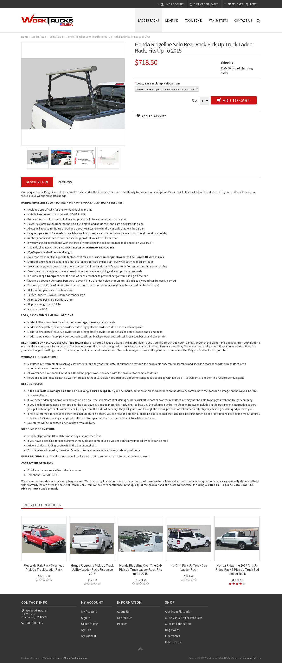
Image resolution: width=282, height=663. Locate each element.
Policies (122, 624)
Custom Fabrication (178, 624)
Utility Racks (56, 37)
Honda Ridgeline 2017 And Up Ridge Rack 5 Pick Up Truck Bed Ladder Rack (237, 569)
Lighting (172, 20)
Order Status (90, 624)
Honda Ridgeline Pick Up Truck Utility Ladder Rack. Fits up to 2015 (92, 569)
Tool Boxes (194, 20)
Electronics (172, 636)
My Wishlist (88, 636)
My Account (89, 612)
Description (37, 182)
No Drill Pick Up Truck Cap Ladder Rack (189, 567)
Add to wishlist (153, 116)
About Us (123, 612)
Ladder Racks (148, 20)
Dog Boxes (172, 630)
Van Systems (218, 20)
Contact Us (243, 20)
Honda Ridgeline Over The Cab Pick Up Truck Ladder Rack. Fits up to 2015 (140, 569)
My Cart (86, 630)
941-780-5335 (34, 623)
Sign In (85, 618)
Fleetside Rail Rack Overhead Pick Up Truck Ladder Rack (44, 567)
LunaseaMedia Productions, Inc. (72, 657)
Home (24, 37)
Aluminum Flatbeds (177, 612)
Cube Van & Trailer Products (184, 618)
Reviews (65, 182)
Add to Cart (236, 100)
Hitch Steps (173, 642)
